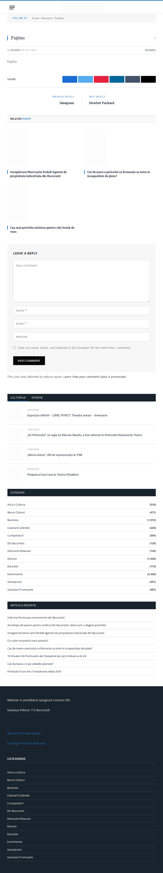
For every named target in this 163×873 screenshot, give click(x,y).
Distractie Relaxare (19, 551)
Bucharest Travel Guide (24, 733)
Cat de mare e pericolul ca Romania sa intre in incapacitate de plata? (118, 174)
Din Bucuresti (15, 543)
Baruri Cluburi (16, 512)
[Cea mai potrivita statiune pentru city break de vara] (43, 203)
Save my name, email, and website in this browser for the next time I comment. (74, 348)
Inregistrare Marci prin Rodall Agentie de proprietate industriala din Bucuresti (38, 174)
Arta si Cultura (16, 504)
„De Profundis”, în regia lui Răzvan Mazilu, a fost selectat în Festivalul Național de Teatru (84, 435)
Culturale (18, 397)
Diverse (37, 397)
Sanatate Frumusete (20, 589)
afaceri (15, 50)
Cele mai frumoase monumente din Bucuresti (36, 617)
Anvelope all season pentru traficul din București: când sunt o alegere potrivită (56, 625)
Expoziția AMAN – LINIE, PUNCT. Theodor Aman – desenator (67, 415)
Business (47, 18)
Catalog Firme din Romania (26, 743)
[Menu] (12, 7)
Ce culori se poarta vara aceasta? (27, 640)
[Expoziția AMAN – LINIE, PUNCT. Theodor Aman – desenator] (15, 415)
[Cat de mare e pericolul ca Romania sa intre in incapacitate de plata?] (120, 147)
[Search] (152, 7)
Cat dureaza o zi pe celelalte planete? (30, 664)
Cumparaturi (15, 535)
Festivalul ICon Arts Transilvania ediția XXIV (34, 671)
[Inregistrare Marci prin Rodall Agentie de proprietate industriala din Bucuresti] (43, 147)
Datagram (67, 103)
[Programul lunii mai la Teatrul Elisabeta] (15, 474)
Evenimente (14, 574)
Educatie (12, 566)
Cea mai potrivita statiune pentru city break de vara (42, 229)
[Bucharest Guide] (81, 7)
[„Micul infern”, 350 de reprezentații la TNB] (15, 454)
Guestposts (14, 582)
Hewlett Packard (101, 103)
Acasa (35, 18)
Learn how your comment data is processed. (94, 377)
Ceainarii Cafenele (18, 528)
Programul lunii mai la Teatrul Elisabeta (53, 474)
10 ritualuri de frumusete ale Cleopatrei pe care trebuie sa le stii (46, 656)
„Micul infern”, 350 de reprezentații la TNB (54, 455)
